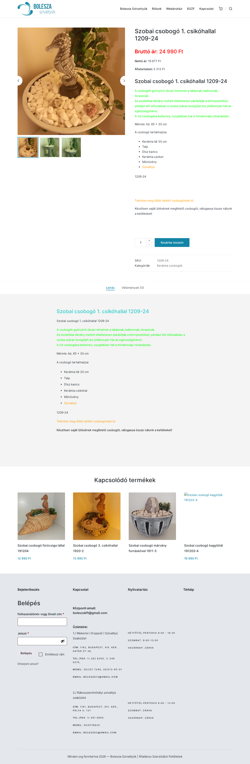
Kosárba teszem (172, 242)
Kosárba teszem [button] (41, 539)
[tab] (110, 287)
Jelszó (29, 633)
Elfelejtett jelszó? (28, 663)
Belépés (26, 653)
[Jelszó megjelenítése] (63, 641)
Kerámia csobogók (169, 265)
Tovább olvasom (152, 539)
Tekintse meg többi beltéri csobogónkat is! (86, 421)
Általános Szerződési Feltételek (160, 756)
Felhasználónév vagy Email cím (42, 614)
